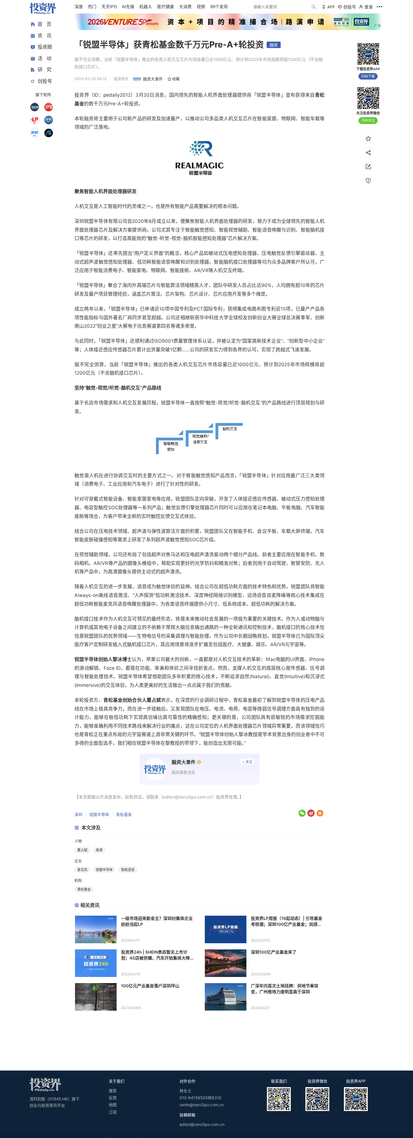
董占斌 (82, 850)
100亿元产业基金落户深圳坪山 (150, 985)
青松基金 (124, 814)
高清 (99, 850)
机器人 (145, 6)
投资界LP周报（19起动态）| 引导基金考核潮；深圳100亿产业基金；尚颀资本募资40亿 (286, 921)
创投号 (45, 81)
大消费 (185, 6)
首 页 (44, 24)
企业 (78, 860)
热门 (92, 6)
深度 (78, 6)
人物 (78, 841)
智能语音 (128, 870)
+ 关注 (247, 762)
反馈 (113, 1097)
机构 (78, 880)
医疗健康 (165, 6)
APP (331, 6)
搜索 (113, 1090)
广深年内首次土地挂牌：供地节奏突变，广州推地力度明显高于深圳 (284, 988)
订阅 (113, 1112)
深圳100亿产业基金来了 (273, 952)
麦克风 (82, 870)
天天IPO (109, 6)
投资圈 (45, 47)
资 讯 (44, 36)
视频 (201, 6)
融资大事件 (153, 78)
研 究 (44, 70)
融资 (274, 44)
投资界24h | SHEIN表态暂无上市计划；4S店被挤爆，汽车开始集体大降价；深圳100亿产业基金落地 (155, 955)
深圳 (78, 814)
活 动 (44, 58)
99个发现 (219, 6)
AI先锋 (128, 6)
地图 (113, 1104)
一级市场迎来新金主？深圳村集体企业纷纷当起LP (157, 921)
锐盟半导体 (99, 814)
